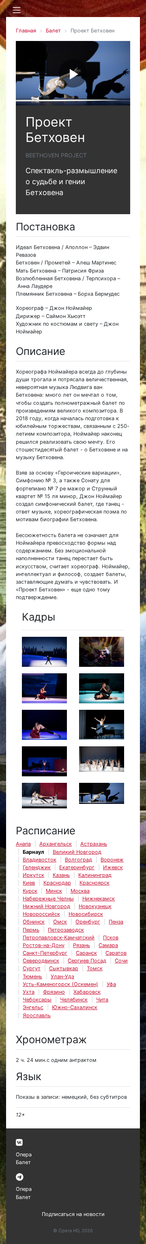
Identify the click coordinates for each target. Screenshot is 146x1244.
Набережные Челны (48, 899)
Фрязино (54, 992)
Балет (53, 31)
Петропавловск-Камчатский (58, 938)
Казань (61, 875)
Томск (95, 968)
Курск (30, 891)
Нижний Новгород (46, 906)
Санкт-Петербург (45, 953)
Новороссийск (41, 914)
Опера (24, 1155)
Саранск (86, 953)
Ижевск (113, 867)
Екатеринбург (76, 867)
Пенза (116, 922)
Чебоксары (37, 1000)
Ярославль (37, 1015)
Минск (54, 891)
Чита (102, 1000)
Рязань (81, 945)
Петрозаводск (66, 930)
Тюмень (32, 976)
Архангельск (55, 844)
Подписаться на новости (73, 1214)
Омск (60, 922)
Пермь (31, 930)
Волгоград (78, 860)
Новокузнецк (95, 906)
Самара (108, 945)
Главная (26, 31)
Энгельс (33, 1007)
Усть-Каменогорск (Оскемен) (60, 984)
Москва (80, 891)
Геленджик (37, 867)
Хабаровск (87, 992)
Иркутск (33, 875)
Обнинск (34, 922)
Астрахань (93, 844)
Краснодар (57, 883)
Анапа (23, 844)
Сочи (121, 961)
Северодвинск (41, 961)
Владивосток (39, 860)
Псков (110, 938)
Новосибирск (86, 914)
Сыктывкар (63, 968)
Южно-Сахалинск (74, 1007)
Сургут (32, 968)
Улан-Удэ (62, 976)
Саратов (116, 953)
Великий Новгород (77, 852)
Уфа (111, 984)
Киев (29, 883)
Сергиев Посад (87, 961)
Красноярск (94, 883)
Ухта (28, 992)
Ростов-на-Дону (43, 945)
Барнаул (33, 852)
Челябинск (74, 1000)
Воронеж (112, 860)
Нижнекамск (98, 899)
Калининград (95, 875)
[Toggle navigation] (16, 10)
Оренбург (87, 922)
